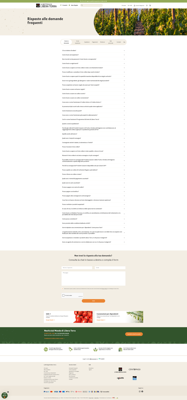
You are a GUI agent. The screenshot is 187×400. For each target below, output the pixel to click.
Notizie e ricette (47, 377)
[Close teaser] (8, 392)
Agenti (90, 369)
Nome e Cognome (67, 267)
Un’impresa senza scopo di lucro (51, 379)
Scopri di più (49, 320)
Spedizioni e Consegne (74, 371)
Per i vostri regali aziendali (49, 376)
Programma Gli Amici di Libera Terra (51, 374)
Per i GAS (130, 5)
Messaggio (65, 272)
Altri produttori (47, 369)
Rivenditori (91, 368)
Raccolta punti (72, 376)
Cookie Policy (96, 397)
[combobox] (91, 5)
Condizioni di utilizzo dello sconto (53, 338)
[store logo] (46, 5)
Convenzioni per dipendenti (50, 373)
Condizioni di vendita (73, 377)
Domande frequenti (73, 368)
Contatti (70, 379)
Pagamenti (71, 373)
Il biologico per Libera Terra (50, 381)
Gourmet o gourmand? (49, 382)
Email (97, 267)
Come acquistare (72, 369)
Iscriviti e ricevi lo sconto (134, 334)
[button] (4, 395)
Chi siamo (124, 5)
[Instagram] (139, 391)
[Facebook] (142, 391)
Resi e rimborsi (72, 374)
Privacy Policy (104, 288)
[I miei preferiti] (146, 5)
